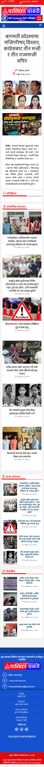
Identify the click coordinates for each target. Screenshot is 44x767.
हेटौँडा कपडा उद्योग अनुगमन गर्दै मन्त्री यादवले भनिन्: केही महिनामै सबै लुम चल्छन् (29, 539)
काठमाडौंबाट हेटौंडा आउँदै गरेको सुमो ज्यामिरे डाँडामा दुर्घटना (29, 611)
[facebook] (22, 18)
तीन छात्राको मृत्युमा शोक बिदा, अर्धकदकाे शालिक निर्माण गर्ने (29, 554)
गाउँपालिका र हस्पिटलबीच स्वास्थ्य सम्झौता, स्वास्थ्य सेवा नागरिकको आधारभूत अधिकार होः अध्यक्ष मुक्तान (29, 487)
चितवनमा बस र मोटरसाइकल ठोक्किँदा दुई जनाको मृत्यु (29, 522)
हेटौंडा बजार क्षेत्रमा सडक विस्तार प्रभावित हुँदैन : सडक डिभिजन (29, 580)
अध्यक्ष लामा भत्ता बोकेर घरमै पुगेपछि (29, 626)
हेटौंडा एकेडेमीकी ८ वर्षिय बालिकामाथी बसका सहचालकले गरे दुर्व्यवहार (29, 596)
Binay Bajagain (35, 762)
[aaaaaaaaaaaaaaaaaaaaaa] (22, 124)
